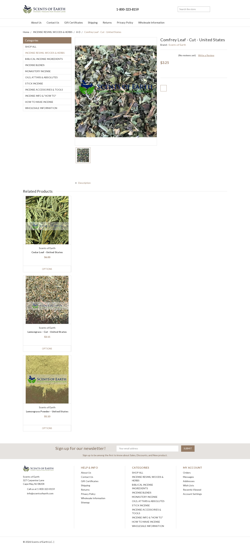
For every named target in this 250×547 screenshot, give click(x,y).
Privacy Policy (125, 22)
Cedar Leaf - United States (47, 252)
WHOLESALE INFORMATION (41, 108)
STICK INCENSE (34, 83)
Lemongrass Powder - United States (47, 411)
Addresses (189, 481)
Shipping (93, 22)
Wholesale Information (151, 22)
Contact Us (53, 22)
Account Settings (192, 493)
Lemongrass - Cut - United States (47, 331)
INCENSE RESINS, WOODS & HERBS (45, 52)
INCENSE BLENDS (35, 65)
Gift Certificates (73, 22)
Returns (107, 22)
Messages (188, 476)
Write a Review (206, 55)
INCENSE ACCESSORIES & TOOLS (44, 89)
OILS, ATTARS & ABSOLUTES (41, 77)
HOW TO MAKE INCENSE (39, 101)
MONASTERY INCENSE (38, 71)
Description (84, 182)
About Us (36, 22)
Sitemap (85, 502)
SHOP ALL (30, 46)
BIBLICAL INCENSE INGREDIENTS (44, 58)
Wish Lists (188, 485)
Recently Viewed (192, 489)
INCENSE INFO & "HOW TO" (40, 95)
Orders (187, 472)
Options (47, 269)
